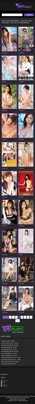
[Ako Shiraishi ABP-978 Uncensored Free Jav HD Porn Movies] (25, 310)
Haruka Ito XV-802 (5, 341)
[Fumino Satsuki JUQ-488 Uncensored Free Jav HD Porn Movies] (9, 108)
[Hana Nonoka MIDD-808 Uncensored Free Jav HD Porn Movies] (9, 195)
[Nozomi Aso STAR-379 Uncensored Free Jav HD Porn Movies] (9, 281)
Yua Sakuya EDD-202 (6, 349)
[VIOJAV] (24, 8)
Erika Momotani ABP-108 (7, 345)
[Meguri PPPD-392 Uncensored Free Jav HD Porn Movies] (25, 224)
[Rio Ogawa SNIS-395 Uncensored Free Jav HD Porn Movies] (9, 137)
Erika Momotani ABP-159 (7, 351)
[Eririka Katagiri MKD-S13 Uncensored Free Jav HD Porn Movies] (25, 195)
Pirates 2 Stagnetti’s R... (7, 355)
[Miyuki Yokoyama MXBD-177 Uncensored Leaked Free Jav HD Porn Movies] (25, 137)
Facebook (4, 380)
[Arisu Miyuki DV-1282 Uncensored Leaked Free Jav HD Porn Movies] (25, 108)
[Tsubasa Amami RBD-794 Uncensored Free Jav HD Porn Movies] (9, 253)
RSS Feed (4, 386)
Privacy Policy (13, 399)
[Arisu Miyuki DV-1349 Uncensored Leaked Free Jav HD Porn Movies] (25, 80)
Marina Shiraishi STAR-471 (8, 361)
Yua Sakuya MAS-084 (6, 347)
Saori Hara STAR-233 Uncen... (8, 357)
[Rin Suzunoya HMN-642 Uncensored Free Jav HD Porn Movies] (9, 80)
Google (4, 384)
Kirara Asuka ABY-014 (6, 353)
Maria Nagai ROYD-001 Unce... (9, 359)
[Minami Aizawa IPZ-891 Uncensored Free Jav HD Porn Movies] (9, 310)
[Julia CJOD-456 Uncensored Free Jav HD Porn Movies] (25, 51)
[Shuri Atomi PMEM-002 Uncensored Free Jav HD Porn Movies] (25, 166)
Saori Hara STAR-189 (6, 364)
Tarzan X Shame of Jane (7, 343)
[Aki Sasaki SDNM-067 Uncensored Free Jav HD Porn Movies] (25, 253)
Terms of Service (21, 399)
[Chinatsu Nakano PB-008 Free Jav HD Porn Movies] (9, 224)
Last (17, 320)
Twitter (4, 382)
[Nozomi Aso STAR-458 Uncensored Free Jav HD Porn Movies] (25, 281)
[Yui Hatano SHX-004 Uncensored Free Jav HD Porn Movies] (9, 51)
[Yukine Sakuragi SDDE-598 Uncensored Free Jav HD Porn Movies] (9, 166)
